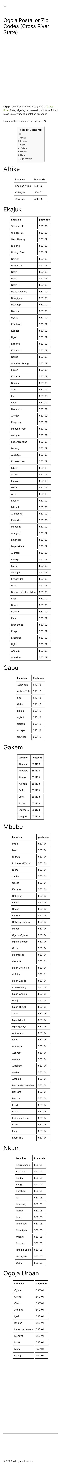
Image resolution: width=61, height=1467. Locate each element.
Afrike (23, 138)
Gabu (23, 144)
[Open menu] (5, 5)
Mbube (23, 151)
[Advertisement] (30, 71)
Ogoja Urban (26, 158)
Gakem (23, 148)
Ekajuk (23, 141)
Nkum (23, 155)
